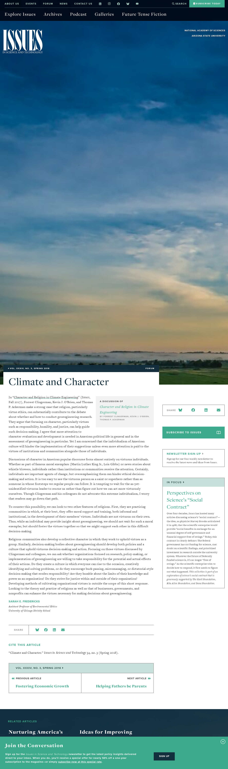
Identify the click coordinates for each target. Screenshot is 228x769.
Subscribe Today (208, 3)
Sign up (164, 756)
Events (31, 4)
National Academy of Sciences (205, 30)
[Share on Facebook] (46, 630)
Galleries (104, 14)
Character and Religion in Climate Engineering (46, 397)
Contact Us (83, 4)
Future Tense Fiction (144, 14)
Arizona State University (208, 35)
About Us (12, 4)
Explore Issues (20, 14)
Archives (53, 14)
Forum (48, 4)
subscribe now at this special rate (80, 762)
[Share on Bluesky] (37, 630)
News (64, 4)
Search (180, 4)
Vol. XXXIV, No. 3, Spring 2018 (39, 668)
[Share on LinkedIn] (54, 630)
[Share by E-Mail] (63, 630)
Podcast (78, 14)
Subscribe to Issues (183, 432)
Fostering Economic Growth (42, 683)
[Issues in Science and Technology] (23, 41)
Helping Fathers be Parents (121, 683)
